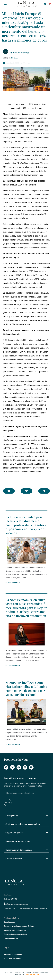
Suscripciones (11, 815)
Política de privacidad (12, 958)
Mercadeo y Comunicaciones (18, 841)
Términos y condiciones (13, 954)
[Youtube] (19, 767)
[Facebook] (6, 767)
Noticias (14, 58)
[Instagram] (25, 767)
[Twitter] (12, 767)
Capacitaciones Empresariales (18, 850)
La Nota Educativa (13, 858)
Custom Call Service (14, 832)
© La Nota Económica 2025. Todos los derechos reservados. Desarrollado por (26, 973)
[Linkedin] (31, 767)
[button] (5, 4)
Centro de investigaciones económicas (22, 824)
